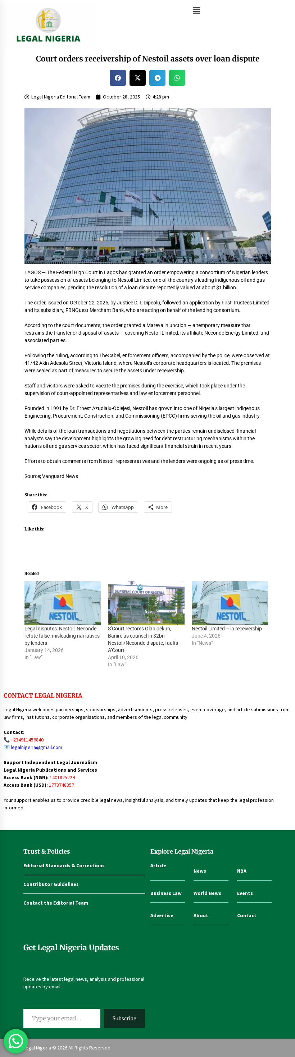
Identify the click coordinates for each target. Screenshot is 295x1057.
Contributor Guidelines (51, 884)
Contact (247, 915)
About (201, 915)
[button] (196, 10)
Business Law (166, 893)
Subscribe (124, 1018)
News (200, 871)
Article (158, 865)
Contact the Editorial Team (55, 903)
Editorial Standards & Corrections (64, 865)
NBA (241, 871)
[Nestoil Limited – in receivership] (230, 603)
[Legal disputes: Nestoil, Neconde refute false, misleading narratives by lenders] (62, 603)
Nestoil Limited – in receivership (227, 628)
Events (245, 893)
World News (207, 893)
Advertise (161, 915)
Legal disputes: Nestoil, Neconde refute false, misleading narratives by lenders (62, 636)
